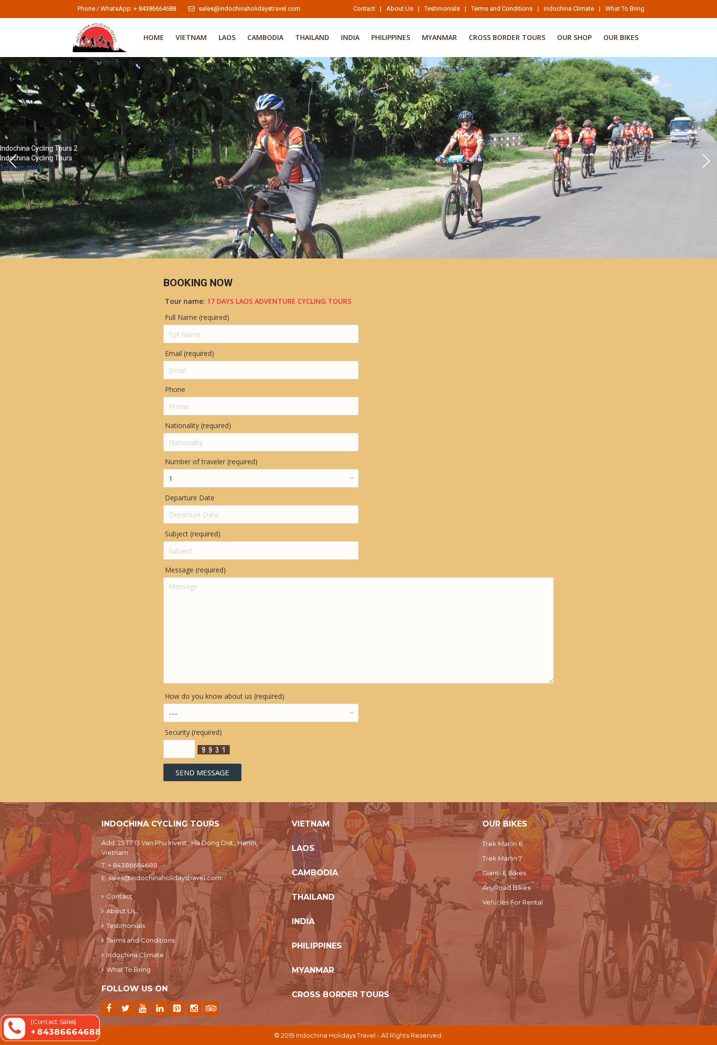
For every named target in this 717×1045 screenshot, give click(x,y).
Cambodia (265, 37)
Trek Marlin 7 (502, 858)
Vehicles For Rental (512, 902)
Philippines (390, 37)
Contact (364, 8)
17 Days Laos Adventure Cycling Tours (279, 301)
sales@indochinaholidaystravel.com (249, 8)
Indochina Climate (569, 8)
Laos (227, 37)
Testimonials (442, 8)
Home (153, 37)
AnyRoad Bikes (506, 887)
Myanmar (439, 37)
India (350, 37)
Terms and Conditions (502, 8)
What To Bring (624, 8)
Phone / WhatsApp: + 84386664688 (127, 8)
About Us (399, 8)
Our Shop (574, 37)
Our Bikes (620, 37)
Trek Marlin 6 (502, 844)
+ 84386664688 (133, 865)
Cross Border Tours (507, 37)
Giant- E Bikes (504, 873)
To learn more (21, 168)
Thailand (312, 37)
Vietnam (191, 37)
